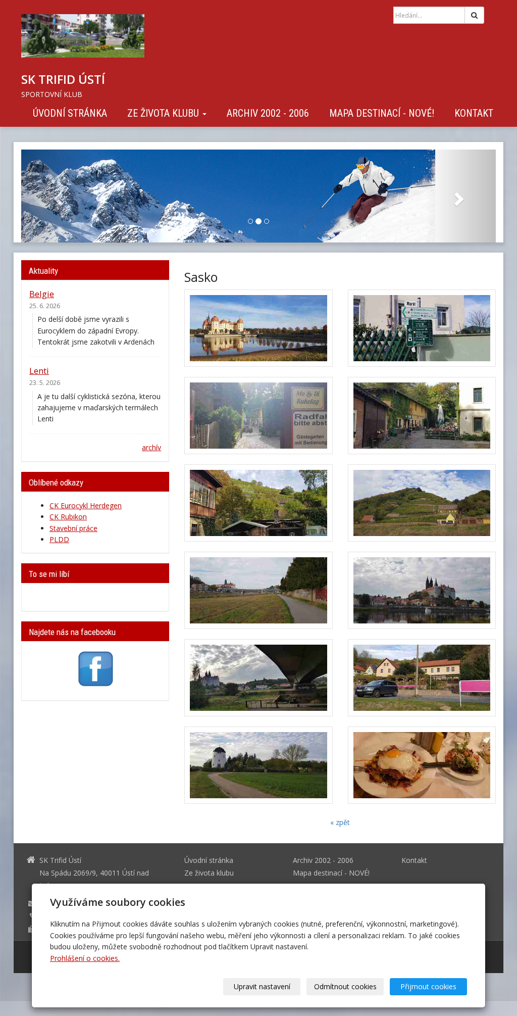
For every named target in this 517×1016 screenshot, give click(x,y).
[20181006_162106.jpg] (422, 677)
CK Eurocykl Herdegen (85, 505)
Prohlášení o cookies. (85, 958)
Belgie (41, 294)
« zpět (340, 822)
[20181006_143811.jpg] (422, 590)
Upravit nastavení (262, 986)
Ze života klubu (164, 113)
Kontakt (473, 113)
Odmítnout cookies (345, 986)
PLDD (59, 539)
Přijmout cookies (428, 986)
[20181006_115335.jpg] (258, 328)
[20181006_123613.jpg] (258, 503)
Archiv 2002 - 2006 (268, 113)
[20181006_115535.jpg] (422, 328)
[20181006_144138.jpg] (258, 677)
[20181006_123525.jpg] (422, 415)
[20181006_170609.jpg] (258, 765)
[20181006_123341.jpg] (258, 415)
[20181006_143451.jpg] (258, 590)
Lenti (39, 370)
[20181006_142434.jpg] (422, 503)
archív (151, 447)
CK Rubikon (68, 516)
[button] (56, 196)
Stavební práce (73, 528)
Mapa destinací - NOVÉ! (381, 113)
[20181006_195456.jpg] (422, 765)
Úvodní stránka (70, 113)
